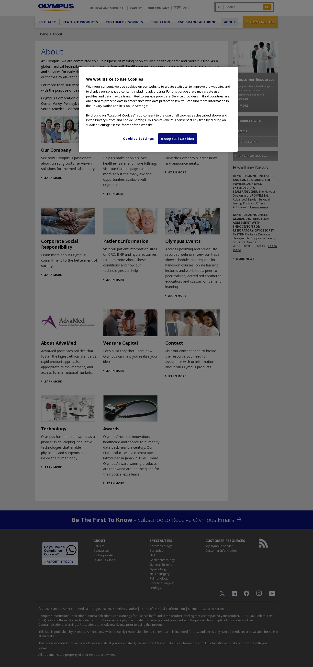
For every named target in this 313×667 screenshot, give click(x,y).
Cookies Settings (138, 138)
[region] (158, 109)
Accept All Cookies (177, 139)
